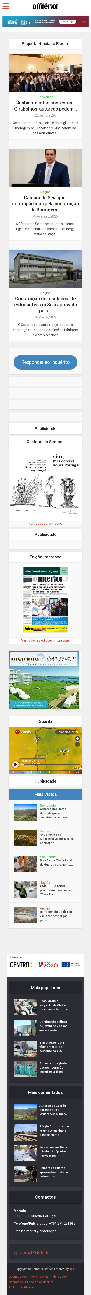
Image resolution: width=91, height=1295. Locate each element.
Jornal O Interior (35, 1252)
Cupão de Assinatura (39, 1282)
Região (45, 192)
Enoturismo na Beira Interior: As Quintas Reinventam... (53, 1151)
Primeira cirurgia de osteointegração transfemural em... (53, 1068)
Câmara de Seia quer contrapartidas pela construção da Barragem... (45, 204)
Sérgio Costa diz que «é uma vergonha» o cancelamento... (54, 1131)
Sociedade (45, 97)
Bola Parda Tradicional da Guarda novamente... (56, 862)
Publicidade (59, 1276)
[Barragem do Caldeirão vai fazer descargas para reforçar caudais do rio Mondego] (27, 915)
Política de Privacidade (24, 1287)
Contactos (16, 1282)
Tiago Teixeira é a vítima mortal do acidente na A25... (52, 1047)
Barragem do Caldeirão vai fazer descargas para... (56, 916)
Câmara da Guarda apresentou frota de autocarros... (53, 1172)
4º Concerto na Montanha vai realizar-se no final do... (57, 839)
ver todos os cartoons (45, 523)
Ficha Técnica (39, 1276)
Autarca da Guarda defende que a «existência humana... (55, 813)
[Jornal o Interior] (45, 5)
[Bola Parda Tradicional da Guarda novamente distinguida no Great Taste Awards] (27, 864)
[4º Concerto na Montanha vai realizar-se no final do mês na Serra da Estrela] (27, 838)
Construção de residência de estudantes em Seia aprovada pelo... (45, 305)
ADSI (72, 1269)
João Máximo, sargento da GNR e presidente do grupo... (55, 1005)
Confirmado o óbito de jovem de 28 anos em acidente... (53, 1026)
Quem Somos (18, 1276)
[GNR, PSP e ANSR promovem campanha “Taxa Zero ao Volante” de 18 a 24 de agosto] (27, 889)
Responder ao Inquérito (45, 362)
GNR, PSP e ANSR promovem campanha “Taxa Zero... (55, 890)
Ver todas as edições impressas (45, 640)
